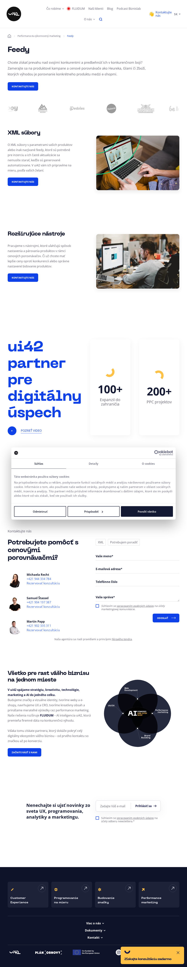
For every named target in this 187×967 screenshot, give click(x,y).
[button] (55, 8)
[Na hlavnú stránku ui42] (14, 14)
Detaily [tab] (93, 463)
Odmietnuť (40, 511)
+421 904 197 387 (39, 602)
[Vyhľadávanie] (101, 19)
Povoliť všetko (147, 511)
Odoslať (162, 618)
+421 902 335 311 (39, 626)
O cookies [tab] (148, 463)
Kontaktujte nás (23, 86)
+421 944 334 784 (39, 579)
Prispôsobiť (91, 511)
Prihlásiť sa (143, 806)
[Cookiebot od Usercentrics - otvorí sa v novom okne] (157, 453)
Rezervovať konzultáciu (43, 583)
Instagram (119, 952)
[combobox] (177, 14)
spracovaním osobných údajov (135, 606)
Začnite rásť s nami (24, 752)
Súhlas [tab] (38, 463)
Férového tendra (122, 639)
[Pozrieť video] (12, 430)
